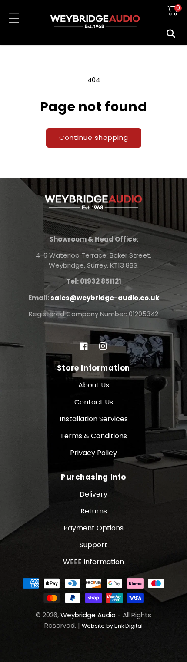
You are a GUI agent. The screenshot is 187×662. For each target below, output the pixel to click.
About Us (93, 385)
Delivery (93, 494)
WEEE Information (93, 562)
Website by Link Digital (112, 625)
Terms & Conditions (93, 436)
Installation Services (94, 419)
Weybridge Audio (88, 614)
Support (93, 545)
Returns (93, 511)
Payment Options (93, 528)
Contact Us (93, 402)
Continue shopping (93, 137)
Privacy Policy (93, 453)
